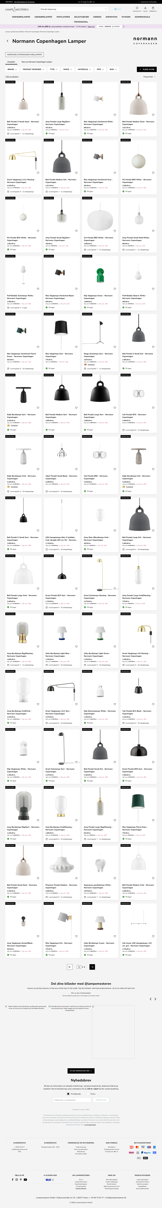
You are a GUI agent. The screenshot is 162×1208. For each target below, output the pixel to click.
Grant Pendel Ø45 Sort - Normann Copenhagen (137, 770)
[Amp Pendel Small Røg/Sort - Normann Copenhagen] (62, 225)
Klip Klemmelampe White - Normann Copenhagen (100, 712)
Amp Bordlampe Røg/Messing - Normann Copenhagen (20, 654)
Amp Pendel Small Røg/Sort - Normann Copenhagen (58, 238)
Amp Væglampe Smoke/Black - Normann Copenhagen (20, 944)
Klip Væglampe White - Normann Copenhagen (21, 770)
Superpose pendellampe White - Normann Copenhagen (98, 886)
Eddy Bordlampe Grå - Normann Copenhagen (136, 477)
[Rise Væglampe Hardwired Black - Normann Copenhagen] (62, 283)
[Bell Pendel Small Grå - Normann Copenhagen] (100, 756)
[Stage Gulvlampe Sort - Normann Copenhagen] (100, 342)
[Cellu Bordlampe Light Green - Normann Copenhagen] (100, 641)
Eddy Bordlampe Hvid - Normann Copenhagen (21, 477)
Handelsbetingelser (81, 1184)
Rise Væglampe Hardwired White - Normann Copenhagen (99, 122)
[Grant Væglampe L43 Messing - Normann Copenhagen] (139, 641)
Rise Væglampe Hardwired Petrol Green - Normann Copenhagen (21, 355)
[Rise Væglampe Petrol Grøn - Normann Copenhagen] (139, 814)
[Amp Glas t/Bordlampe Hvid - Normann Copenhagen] (100, 525)
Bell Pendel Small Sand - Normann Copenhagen (22, 886)
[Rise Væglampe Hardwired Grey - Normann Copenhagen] (100, 167)
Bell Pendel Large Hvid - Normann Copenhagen (22, 596)
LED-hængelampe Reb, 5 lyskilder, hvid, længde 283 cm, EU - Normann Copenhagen (61, 538)
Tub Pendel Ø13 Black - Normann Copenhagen (136, 712)
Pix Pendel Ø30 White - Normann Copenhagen (21, 238)
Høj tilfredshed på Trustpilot (24, 2)
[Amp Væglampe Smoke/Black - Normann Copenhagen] (23, 930)
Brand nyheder (111, 1184)
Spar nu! (91, 26)
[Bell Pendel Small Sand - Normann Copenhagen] (23, 872)
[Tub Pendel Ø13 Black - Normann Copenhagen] (139, 698)
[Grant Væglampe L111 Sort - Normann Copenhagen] (62, 698)
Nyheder (126, 17)
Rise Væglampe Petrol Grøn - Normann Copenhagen (135, 828)
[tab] (12, 69)
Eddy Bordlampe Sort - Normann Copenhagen (21, 415)
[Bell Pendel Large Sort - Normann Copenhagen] (100, 404)
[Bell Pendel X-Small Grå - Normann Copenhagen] (139, 342)
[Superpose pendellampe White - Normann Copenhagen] (100, 872)
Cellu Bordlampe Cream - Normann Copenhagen (99, 944)
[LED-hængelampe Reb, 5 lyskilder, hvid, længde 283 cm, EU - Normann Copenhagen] (62, 525)
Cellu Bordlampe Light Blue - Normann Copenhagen (58, 654)
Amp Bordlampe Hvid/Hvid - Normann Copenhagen (19, 712)
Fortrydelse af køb (81, 1154)
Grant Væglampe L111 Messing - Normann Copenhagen (21, 180)
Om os (81, 1179)
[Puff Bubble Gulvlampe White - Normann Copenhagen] (23, 283)
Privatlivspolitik (81, 1186)
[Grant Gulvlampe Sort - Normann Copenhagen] (62, 756)
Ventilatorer (63, 17)
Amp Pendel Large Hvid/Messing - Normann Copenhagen (137, 596)
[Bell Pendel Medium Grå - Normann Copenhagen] (62, 167)
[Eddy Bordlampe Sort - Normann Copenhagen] (23, 404)
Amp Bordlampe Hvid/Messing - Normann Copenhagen (59, 828)
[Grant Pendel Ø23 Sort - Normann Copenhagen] (62, 583)
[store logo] (17, 9)
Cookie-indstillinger (112, 1182)
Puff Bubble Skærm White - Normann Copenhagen (134, 296)
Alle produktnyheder (142, 1188)
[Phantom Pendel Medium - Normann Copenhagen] (62, 872)
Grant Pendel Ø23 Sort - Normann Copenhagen (60, 596)
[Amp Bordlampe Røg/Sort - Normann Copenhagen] (23, 814)
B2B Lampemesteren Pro (112, 1186)
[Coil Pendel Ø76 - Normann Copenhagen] (139, 404)
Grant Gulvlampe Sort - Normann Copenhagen (60, 770)
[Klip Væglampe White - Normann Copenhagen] (23, 756)
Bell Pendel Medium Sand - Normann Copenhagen (138, 122)
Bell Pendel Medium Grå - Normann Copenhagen (61, 180)
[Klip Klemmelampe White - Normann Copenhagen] (100, 698)
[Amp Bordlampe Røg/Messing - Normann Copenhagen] (23, 641)
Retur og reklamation (81, 1149)
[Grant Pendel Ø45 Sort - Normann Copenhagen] (139, 756)
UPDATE (109, 26)
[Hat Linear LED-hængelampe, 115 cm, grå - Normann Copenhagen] (139, 930)
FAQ (19, 1151)
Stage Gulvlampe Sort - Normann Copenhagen (98, 355)
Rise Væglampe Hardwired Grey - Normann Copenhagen (98, 180)
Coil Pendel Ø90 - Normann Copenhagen (96, 477)
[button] (38, 115)
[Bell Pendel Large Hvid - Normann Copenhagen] (23, 583)
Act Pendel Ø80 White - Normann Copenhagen (98, 238)
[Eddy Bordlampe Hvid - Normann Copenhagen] (23, 465)
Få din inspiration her (79, 1071)
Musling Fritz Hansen (142, 1182)
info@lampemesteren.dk (19, 1149)
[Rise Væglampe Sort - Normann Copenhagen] (62, 342)
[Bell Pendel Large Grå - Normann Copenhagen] (139, 525)
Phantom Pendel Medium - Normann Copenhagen (61, 886)
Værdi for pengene (142, 1184)
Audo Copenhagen (142, 1179)
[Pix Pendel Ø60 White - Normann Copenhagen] (139, 167)
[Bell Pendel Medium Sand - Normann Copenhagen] (139, 109)
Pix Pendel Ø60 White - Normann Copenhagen (136, 180)
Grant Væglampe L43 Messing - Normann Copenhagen (136, 654)
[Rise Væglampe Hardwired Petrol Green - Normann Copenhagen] (23, 342)
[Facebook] (12, 1180)
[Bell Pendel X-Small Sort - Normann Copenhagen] (23, 525)
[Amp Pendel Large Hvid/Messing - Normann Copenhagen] (139, 583)
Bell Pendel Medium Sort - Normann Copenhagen (61, 415)
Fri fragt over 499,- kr (111, 1151)
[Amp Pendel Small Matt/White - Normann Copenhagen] (139, 225)
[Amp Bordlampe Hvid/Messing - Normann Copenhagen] (62, 814)
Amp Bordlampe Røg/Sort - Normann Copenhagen (23, 828)
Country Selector (81, 1188)
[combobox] (74, 9)
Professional (81, 22)
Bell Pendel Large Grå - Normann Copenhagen (136, 538)
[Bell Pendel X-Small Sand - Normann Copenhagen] (23, 109)
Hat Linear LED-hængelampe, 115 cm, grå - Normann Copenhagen (137, 944)
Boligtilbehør (142, 1186)
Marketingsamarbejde (112, 1188)
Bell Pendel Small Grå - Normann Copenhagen (98, 770)
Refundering (81, 1151)
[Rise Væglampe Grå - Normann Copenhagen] (62, 930)
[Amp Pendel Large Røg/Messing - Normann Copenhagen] (100, 814)
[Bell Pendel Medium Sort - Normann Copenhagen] (62, 404)
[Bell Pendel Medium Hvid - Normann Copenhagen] (139, 872)
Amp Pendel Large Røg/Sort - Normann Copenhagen (58, 122)
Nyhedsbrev (111, 1147)
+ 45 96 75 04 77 (19, 1147)
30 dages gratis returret (111, 1149)
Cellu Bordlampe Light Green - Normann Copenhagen (97, 654)
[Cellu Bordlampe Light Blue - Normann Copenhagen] (62, 641)
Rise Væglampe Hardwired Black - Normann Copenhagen (60, 296)
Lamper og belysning (11, 31)
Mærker (21, 31)
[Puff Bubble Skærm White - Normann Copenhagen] (139, 283)
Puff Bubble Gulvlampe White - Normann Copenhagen (20, 296)
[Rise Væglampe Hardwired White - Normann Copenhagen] (100, 109)
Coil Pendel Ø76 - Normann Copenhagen (134, 415)
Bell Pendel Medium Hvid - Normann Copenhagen (138, 886)
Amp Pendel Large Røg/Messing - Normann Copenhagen (98, 828)
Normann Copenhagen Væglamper (24, 54)
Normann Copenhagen (32, 31)
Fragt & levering (81, 1147)
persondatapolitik (90, 1125)
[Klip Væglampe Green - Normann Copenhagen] (100, 283)
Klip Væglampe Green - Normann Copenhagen (98, 296)
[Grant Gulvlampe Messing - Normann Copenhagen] (100, 583)
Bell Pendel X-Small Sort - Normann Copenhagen (22, 538)
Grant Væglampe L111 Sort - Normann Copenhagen (58, 712)
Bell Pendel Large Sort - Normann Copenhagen (98, 415)
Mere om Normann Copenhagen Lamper (37, 62)
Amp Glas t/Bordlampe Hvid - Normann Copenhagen (97, 538)
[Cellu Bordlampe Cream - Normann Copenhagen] (100, 930)
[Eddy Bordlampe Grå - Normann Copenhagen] (139, 465)
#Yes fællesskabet (111, 1179)
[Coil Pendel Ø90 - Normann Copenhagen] (100, 465)
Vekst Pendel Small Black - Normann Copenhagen (61, 477)
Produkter (11, 62)
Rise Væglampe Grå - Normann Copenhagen (59, 944)
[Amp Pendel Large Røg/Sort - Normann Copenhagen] (62, 109)
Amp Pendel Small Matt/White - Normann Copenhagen (136, 238)
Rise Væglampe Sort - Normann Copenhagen (59, 355)
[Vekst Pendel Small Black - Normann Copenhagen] (62, 465)
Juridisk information (81, 1182)
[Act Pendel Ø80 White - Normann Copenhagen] (100, 225)
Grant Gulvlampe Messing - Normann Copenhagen (100, 596)
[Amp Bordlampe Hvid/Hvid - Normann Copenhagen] (23, 698)
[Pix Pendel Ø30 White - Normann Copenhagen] (23, 225)
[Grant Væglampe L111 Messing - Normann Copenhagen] (23, 167)
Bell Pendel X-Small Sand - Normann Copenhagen (23, 122)
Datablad (91, 364)
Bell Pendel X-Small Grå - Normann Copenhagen (137, 355)
